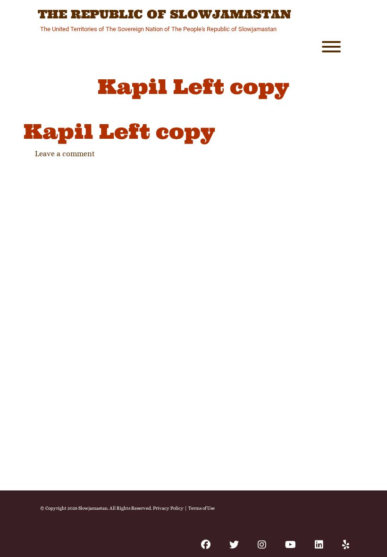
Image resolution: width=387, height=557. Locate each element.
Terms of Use (201, 508)
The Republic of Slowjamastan (164, 14)
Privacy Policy (168, 508)
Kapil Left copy (119, 131)
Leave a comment (65, 153)
